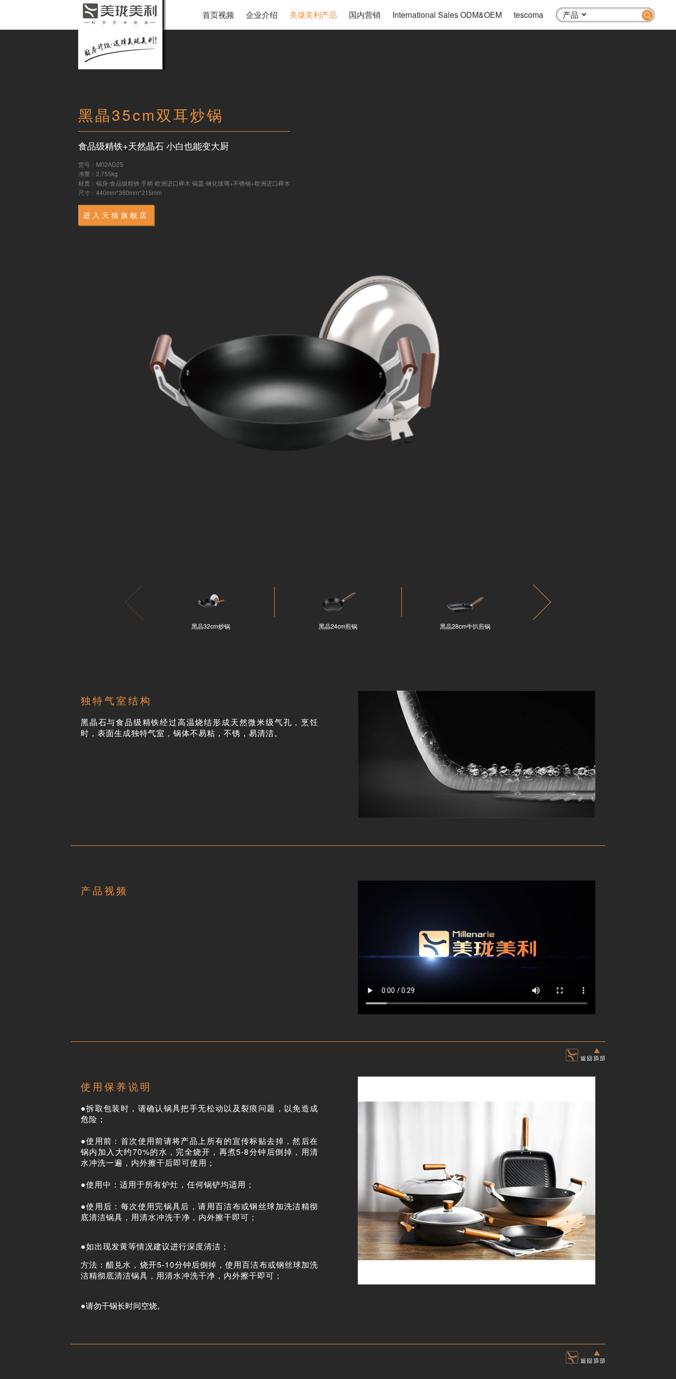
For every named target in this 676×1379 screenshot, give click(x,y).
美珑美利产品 (313, 14)
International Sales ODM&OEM (447, 14)
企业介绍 (262, 14)
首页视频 (218, 14)
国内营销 (365, 14)
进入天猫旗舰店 (116, 215)
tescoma (528, 14)
